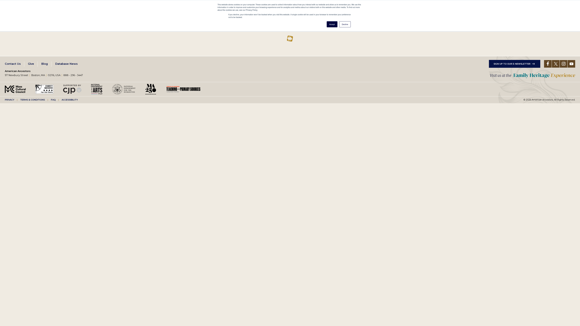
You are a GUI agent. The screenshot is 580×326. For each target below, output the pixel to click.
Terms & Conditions (32, 99)
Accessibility (70, 99)
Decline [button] (345, 24)
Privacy (9, 99)
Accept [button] (332, 24)
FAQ (53, 99)
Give (31, 64)
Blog (44, 64)
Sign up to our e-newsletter (512, 63)
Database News (66, 64)
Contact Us (13, 64)
